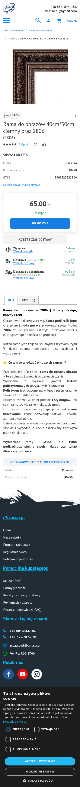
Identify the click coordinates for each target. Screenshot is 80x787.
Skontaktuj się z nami (25, 618)
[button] (40, 780)
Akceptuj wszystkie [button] (40, 761)
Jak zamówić (12, 580)
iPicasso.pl (14, 517)
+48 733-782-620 (23, 637)
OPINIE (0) (28, 300)
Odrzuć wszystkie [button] (40, 771)
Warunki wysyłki (23, 251)
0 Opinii (23, 144)
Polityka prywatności (18, 559)
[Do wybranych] (35, 144)
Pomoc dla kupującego (25, 568)
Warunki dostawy (24, 263)
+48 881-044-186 (63, 6)
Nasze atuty (12, 537)
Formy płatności (14, 588)
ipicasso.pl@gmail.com (60, 11)
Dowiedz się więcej (15, 721)
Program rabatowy (16, 544)
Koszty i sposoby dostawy (21, 595)
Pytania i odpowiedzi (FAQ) (22, 609)
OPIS (11, 300)
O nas (7, 530)
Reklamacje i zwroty (17, 602)
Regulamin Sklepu (15, 552)
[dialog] (40, 737)
